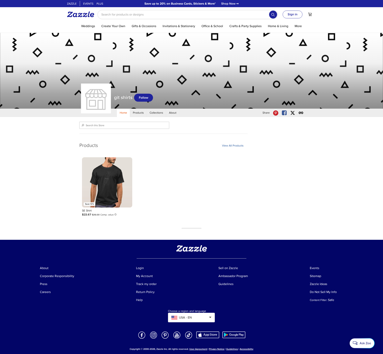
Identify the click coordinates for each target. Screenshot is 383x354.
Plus (100, 3)
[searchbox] (188, 14)
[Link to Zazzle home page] (82, 14)
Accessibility (246, 349)
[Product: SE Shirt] (107, 182)
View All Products (233, 145)
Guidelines (232, 349)
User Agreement (198, 349)
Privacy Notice (216, 349)
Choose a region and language (187, 311)
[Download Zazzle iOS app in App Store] (207, 334)
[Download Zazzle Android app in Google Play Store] (233, 334)
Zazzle (72, 3)
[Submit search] (273, 15)
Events (88, 3)
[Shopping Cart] (310, 14)
